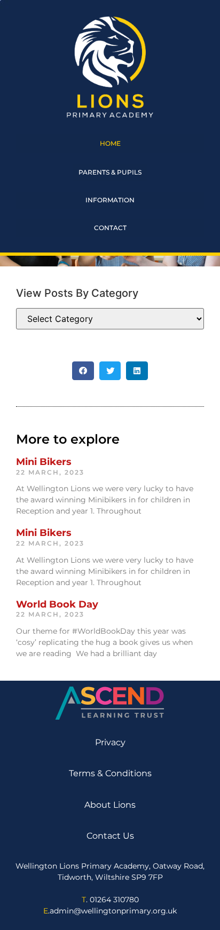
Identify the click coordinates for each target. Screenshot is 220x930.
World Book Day (57, 604)
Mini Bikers (44, 462)
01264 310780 (114, 899)
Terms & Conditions (110, 773)
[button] (83, 370)
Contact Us (110, 836)
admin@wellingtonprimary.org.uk (113, 911)
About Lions (110, 805)
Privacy (110, 742)
